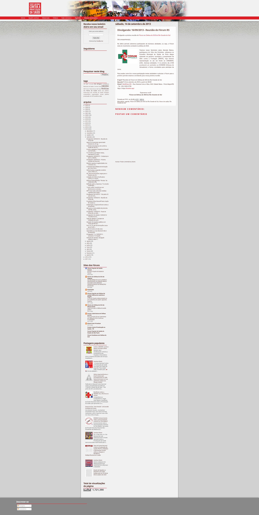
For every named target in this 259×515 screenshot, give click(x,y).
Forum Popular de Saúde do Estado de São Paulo (95, 332)
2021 (86, 113)
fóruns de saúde (164, 101)
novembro (90, 133)
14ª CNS (85, 84)
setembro (89, 137)
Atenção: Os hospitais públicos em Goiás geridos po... (96, 223)
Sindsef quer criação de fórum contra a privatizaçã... (97, 205)
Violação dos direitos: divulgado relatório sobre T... (95, 238)
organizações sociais (97, 94)
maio (88, 247)
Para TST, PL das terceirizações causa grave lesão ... (97, 226)
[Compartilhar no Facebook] (141, 100)
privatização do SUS (88, 96)
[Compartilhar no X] (139, 100)
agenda (127, 101)
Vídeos (55, 18)
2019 (86, 117)
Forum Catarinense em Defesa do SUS (96, 314)
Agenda (78, 18)
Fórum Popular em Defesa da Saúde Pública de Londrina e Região (96, 295)
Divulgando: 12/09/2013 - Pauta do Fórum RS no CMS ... (96, 212)
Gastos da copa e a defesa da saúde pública (96, 308)
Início (23, 18)
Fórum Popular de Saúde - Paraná (95, 269)
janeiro (89, 255)
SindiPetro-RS (126, 84)
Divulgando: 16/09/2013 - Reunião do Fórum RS (97, 198)
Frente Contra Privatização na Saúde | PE (96, 328)
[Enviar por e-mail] (135, 100)
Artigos (99, 84)
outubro (89, 135)
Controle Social (97, 86)
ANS (95, 84)
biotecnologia (86, 92)
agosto (89, 241)
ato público (105, 90)
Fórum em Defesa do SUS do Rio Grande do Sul (154, 35)
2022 (86, 111)
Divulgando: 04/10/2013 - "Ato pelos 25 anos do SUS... (97, 195)
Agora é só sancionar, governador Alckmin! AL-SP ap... (96, 143)
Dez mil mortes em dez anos (95, 229)
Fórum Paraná (89, 89)
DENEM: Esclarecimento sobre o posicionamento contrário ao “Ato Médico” (101, 419)
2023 (86, 109)
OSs (84, 90)
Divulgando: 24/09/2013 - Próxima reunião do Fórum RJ (96, 160)
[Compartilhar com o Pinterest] (143, 100)
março (89, 251)
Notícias (105, 88)
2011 (86, 259)
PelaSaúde (90, 289)
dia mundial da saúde (96, 92)
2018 (86, 119)
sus (101, 96)
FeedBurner (100, 41)
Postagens (22, 506)
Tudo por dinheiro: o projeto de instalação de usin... (95, 219)
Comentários (22, 509)
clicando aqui (130, 88)
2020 (86, 115)
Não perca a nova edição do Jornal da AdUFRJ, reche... (97, 209)
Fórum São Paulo (97, 89)
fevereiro (89, 253)
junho (88, 245)
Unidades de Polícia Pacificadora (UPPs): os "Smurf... (96, 177)
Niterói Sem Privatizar (94, 323)
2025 (86, 105)
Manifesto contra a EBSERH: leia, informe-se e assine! (101, 393)
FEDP (84, 89)
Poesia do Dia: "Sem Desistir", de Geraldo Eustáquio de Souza (97, 407)
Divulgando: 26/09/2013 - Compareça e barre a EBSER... (98, 157)
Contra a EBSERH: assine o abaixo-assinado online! (101, 347)
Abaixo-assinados (91, 18)
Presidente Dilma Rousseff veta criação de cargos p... (98, 202)
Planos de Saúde (91, 91)
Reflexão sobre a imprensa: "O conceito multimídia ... (98, 184)
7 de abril (90, 84)
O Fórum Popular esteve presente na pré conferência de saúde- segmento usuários (97, 299)
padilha (107, 94)
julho (88, 243)
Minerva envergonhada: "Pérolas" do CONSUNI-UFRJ (97, 181)
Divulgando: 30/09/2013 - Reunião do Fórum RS (97, 139)
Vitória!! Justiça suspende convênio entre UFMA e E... (96, 171)
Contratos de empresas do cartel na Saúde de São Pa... (97, 146)
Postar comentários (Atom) (127, 162)
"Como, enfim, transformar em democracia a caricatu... (95, 188)
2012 (86, 257)
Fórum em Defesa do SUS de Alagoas (95, 277)
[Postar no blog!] (137, 100)
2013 (86, 129)
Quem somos (34, 18)
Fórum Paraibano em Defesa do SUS (96, 336)
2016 (86, 123)
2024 (86, 107)
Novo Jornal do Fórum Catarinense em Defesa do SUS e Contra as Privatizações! (96, 318)
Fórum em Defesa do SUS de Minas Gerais (95, 306)
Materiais (45, 18)
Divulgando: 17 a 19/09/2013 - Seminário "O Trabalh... (95, 235)
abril (88, 249)
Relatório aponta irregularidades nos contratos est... (97, 164)
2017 (86, 121)
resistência (96, 96)
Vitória (99, 90)
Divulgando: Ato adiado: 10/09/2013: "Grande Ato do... (97, 216)
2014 (86, 127)
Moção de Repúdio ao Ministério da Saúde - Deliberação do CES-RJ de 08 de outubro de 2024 (101, 472)
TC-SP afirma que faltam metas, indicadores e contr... (95, 153)
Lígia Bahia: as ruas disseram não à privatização (96, 231)
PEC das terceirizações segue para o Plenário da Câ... (97, 174)
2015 (86, 125)
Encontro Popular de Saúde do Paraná (95, 272)
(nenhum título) (98, 361)
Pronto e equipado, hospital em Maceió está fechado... (97, 150)
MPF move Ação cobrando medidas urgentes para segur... (96, 191)
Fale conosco (66, 18)
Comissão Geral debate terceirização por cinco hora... (97, 167)
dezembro (90, 131)
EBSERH (105, 86)
